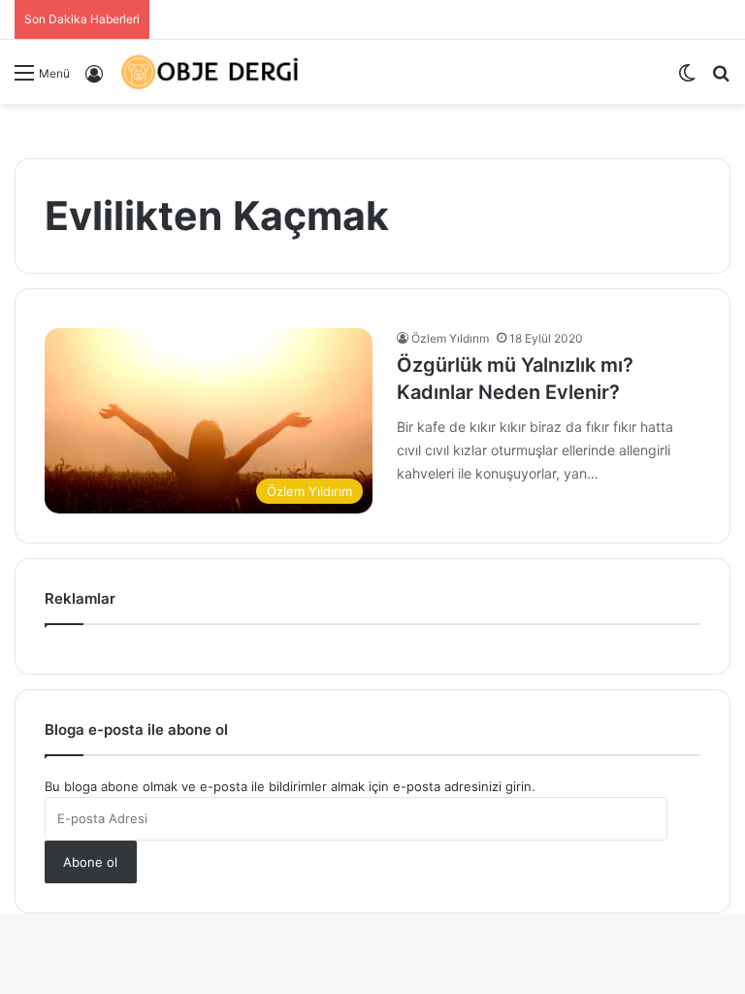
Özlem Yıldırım (450, 338)
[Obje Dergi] (210, 71)
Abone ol (90, 862)
